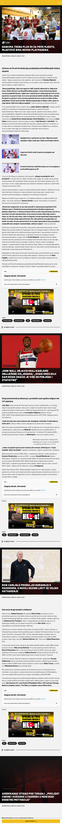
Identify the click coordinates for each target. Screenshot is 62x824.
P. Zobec (7, 42)
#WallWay (36, 442)
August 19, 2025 (51, 444)
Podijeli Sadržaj (30, 821)
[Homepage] (59, 3)
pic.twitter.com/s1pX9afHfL (49, 442)
